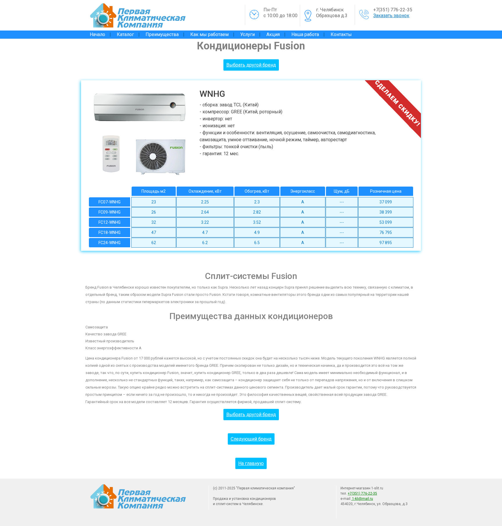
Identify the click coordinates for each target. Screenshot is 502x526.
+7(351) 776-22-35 (392, 9)
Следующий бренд (251, 439)
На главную (251, 463)
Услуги (247, 34)
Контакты (341, 34)
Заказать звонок (391, 15)
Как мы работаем (209, 34)
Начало (97, 34)
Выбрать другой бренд (251, 65)
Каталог (125, 34)
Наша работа (305, 34)
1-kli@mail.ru (362, 499)
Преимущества (162, 34)
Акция (273, 34)
